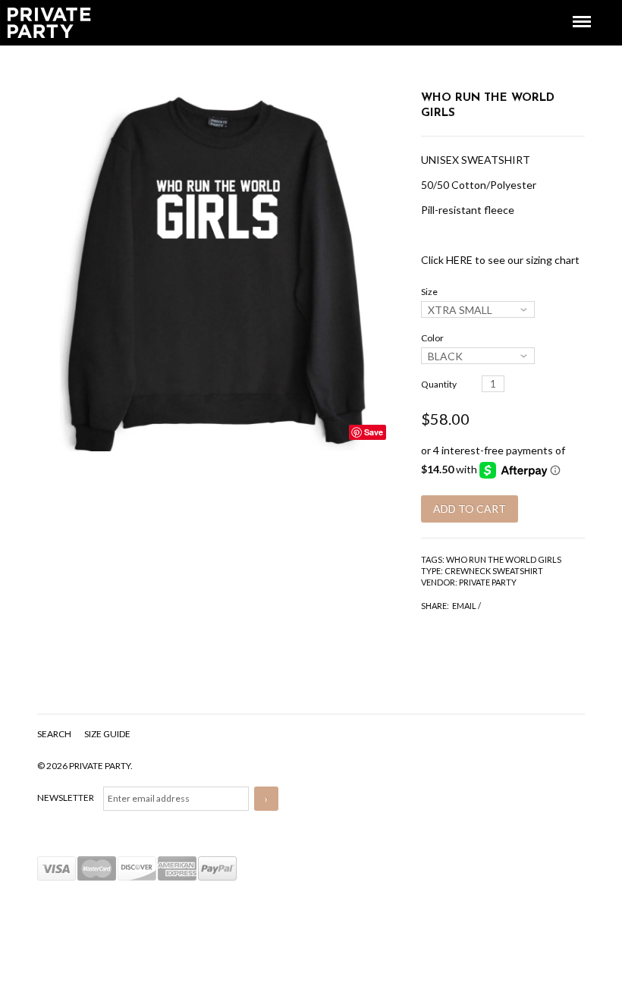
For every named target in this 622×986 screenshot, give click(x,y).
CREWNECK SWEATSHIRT (494, 571)
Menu (571, 8)
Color (432, 338)
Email (464, 606)
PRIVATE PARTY (488, 582)
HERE (459, 259)
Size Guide (107, 734)
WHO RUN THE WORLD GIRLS (503, 559)
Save (373, 432)
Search (55, 734)
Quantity (439, 384)
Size (429, 291)
